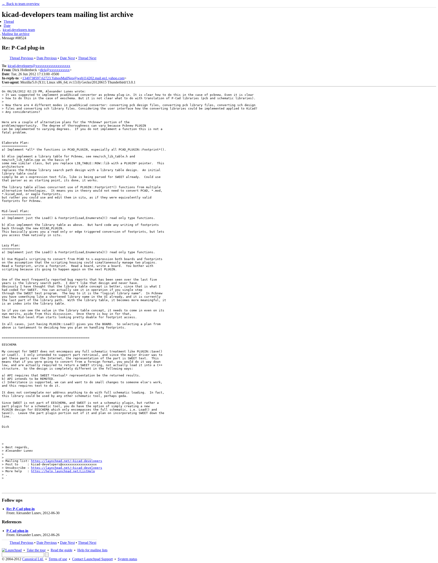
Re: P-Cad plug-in (20, 509)
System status (127, 559)
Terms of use (58, 559)
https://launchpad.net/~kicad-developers (66, 461)
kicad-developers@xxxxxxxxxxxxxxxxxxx (39, 66)
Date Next (67, 58)
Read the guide (61, 550)
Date (7, 26)
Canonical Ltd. (33, 559)
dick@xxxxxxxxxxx (55, 70)
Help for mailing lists (92, 550)
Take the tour (36, 550)
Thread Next (87, 58)
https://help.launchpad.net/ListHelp (63, 471)
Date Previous (46, 58)
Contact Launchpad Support (92, 559)
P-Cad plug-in (17, 531)
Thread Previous (21, 58)
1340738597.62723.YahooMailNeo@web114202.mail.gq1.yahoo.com (73, 78)
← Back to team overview (21, 4)
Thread (9, 21)
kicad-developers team (19, 30)
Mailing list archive (15, 34)
